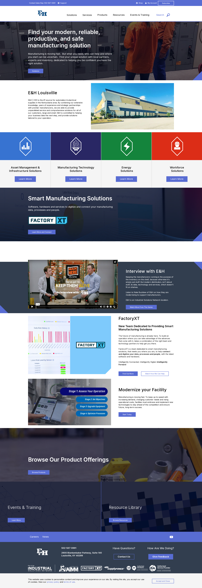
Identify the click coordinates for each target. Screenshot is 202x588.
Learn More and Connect (41, 232)
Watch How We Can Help (155, 374)
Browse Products (38, 472)
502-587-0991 (68, 548)
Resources (119, 15)
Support (63, 3)
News (45, 536)
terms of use (69, 582)
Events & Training (139, 15)
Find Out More (128, 374)
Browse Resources (120, 520)
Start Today (127, 414)
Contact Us (124, 556)
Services (87, 15)
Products (102, 15)
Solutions (72, 15)
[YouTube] (171, 537)
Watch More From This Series (141, 307)
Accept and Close (163, 581)
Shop (141, 3)
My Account (152, 3)
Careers (34, 536)
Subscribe (166, 3)
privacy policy (53, 582)
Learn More (25, 179)
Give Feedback (160, 556)
